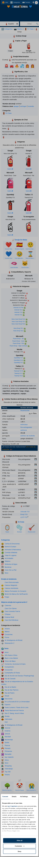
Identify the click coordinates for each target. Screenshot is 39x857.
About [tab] (34, 796)
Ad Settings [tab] (24, 796)
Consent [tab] (5, 796)
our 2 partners (13, 806)
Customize (18, 846)
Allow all (19, 840)
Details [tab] (14, 796)
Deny (19, 851)
